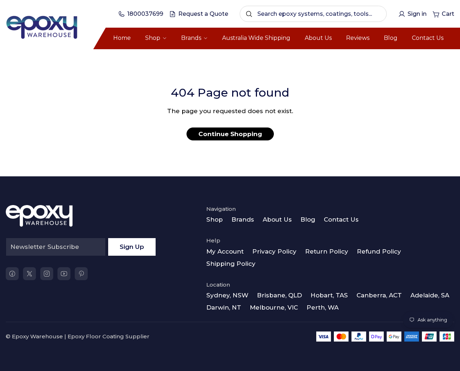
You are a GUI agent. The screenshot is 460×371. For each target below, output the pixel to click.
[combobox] (313, 14)
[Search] (249, 14)
